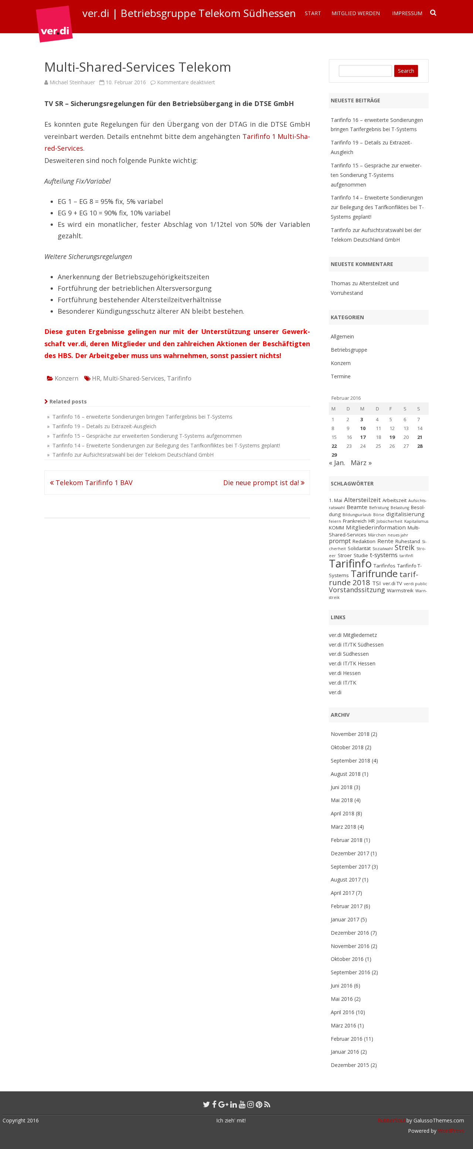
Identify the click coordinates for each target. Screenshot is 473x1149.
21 (419, 437)
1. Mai (335, 500)
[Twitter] (206, 1104)
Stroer (345, 555)
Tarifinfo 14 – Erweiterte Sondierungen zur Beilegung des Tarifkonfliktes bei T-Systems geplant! (377, 207)
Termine (341, 376)
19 (392, 437)
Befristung (379, 507)
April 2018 (342, 813)
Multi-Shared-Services (133, 378)
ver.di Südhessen (349, 653)
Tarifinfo (179, 378)
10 (362, 428)
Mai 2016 (342, 998)
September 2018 (350, 760)
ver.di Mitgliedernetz (353, 634)
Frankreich (355, 521)
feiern (335, 521)
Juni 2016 (342, 985)
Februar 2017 (347, 906)
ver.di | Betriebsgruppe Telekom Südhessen (189, 13)
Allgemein (342, 336)
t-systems (384, 554)
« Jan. (337, 462)
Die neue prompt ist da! (262, 482)
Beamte (357, 507)
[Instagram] (250, 1104)
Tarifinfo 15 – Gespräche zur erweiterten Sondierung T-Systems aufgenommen (376, 175)
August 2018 (346, 773)
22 (334, 446)
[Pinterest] (259, 1104)
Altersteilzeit (362, 499)
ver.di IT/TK (342, 682)
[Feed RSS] (267, 1104)
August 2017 (346, 879)
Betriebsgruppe (349, 349)
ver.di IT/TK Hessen (352, 663)
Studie (361, 555)
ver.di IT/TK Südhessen (356, 644)
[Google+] (223, 1104)
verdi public (415, 583)
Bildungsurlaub (357, 514)
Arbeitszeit (394, 500)
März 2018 (343, 826)
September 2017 (350, 866)
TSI (376, 583)
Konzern (66, 378)
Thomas (341, 283)
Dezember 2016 (350, 932)
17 (362, 437)
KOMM (336, 527)
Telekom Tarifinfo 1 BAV (93, 482)
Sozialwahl (382, 548)
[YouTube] (242, 1104)
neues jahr (398, 535)
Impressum (407, 13)
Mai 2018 (342, 800)
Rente (385, 541)
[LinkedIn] (233, 1104)
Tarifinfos (384, 565)
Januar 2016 (345, 1051)
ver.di (335, 692)
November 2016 (350, 945)
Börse (378, 514)
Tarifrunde (374, 573)
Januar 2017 (345, 919)
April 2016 (342, 1012)
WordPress (450, 1130)
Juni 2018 (342, 787)
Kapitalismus (416, 521)
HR (96, 378)
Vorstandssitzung (357, 589)
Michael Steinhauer (72, 82)
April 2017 (342, 892)
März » (361, 462)
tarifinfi (406, 555)
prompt (340, 540)
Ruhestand (407, 541)
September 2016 (350, 972)
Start (313, 13)
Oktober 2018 (347, 747)
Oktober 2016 (347, 958)
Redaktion (364, 541)
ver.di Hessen (345, 672)
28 (419, 446)
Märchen (377, 535)
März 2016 (343, 1025)
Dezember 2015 (350, 1064)
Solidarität (359, 548)
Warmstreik (400, 590)
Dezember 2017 (350, 853)
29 (334, 454)
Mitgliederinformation (376, 527)
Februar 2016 (347, 1038)
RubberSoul (391, 1120)
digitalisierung (405, 514)
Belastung (400, 507)
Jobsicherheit (389, 521)
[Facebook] (214, 1104)
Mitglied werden (355, 13)
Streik (405, 547)
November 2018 (350, 733)
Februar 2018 (347, 839)
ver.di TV (392, 583)
